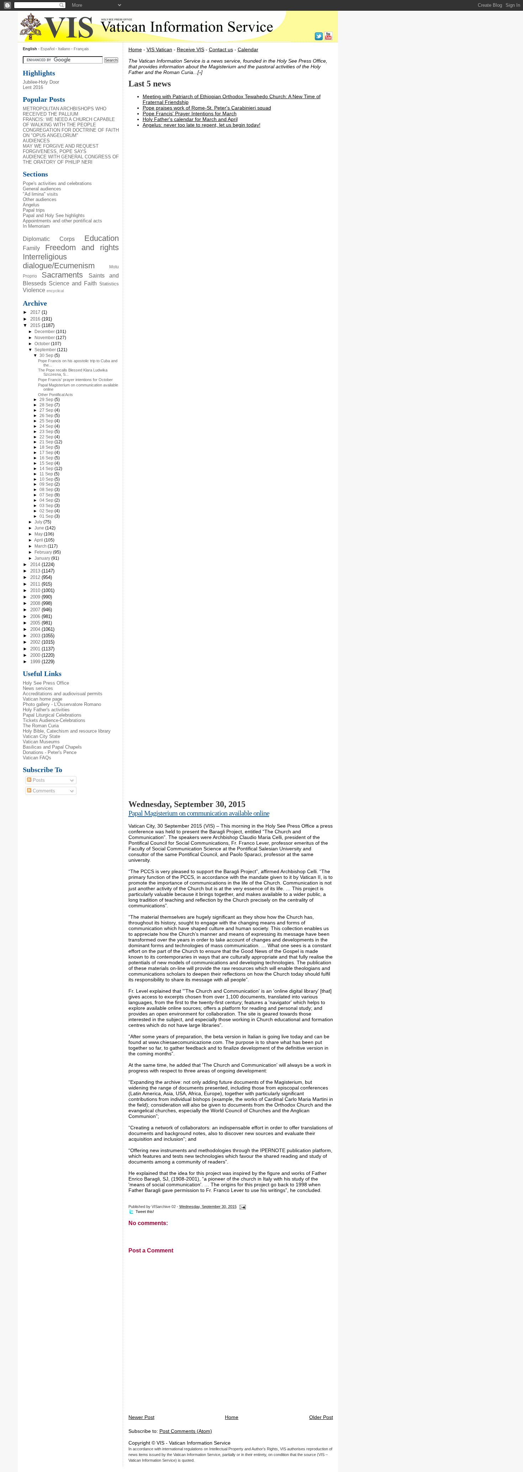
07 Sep (46, 495)
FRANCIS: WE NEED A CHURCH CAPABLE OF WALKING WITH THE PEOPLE (69, 122)
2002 (36, 642)
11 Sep (46, 474)
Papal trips (34, 210)
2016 (36, 319)
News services (38, 688)
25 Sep (46, 421)
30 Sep (46, 355)
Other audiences (40, 199)
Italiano (64, 49)
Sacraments (62, 275)
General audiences (42, 188)
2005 (36, 623)
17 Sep (46, 452)
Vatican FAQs (37, 757)
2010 (36, 590)
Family (31, 248)
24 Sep (46, 426)
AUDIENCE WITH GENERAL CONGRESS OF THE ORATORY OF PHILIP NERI (71, 159)
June (40, 528)
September (46, 349)
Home (135, 49)
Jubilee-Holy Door (41, 82)
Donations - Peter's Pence (49, 752)
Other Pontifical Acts (55, 394)
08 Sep (46, 489)
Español (47, 49)
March (41, 546)
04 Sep (46, 500)
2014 (36, 564)
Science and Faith (73, 283)
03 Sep (46, 505)
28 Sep (46, 405)
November (45, 337)
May (39, 534)
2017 (36, 312)
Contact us (221, 49)
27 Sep (46, 410)
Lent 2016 (33, 87)
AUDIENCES (36, 140)
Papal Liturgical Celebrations (52, 715)
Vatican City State (41, 736)
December (45, 331)
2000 (36, 655)
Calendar (248, 49)
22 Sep (46, 437)
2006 (36, 616)
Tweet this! (145, 1211)
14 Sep (46, 468)
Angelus (31, 204)
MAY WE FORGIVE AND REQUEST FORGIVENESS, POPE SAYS (61, 148)
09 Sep (46, 484)
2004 (36, 629)
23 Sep (46, 431)
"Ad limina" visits (40, 194)
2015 (36, 325)
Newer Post (141, 1417)
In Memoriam (36, 226)
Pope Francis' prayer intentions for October (75, 380)
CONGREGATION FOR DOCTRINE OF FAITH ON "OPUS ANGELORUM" (71, 132)
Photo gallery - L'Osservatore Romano (62, 704)
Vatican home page (42, 699)
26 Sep (46, 415)
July (39, 521)
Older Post (321, 1417)
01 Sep (46, 516)
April (39, 540)
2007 (36, 609)
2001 (36, 648)
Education (101, 238)
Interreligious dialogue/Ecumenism (59, 261)
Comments (43, 790)
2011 (36, 584)
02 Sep (46, 511)
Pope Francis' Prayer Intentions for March (190, 113)
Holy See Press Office (46, 683)
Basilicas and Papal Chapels (52, 747)
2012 (36, 577)
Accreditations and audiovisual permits (62, 693)
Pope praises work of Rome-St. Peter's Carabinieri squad (207, 108)
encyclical (55, 291)
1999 (36, 661)
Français (81, 49)
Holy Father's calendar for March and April (190, 119)
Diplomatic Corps (49, 239)
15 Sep (46, 463)
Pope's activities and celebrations (57, 183)
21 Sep (46, 442)
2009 (36, 597)
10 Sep (46, 479)
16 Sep (46, 458)
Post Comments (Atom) (185, 1431)
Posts (38, 780)
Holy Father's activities (46, 709)
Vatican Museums (41, 741)
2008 (36, 603)
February (44, 552)
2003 (36, 635)
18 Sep (46, 447)
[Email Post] (242, 1206)
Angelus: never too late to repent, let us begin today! (201, 125)
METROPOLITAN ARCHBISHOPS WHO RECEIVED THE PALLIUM (64, 111)
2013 (36, 571)
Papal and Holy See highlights (54, 215)
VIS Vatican (159, 49)
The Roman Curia (41, 725)
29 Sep (46, 399)
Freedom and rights (82, 247)
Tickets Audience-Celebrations (54, 720)
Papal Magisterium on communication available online (198, 813)
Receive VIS (190, 49)
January (43, 558)
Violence (34, 290)
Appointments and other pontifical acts (62, 220)
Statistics (109, 283)
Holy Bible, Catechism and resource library (67, 731)
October (43, 343)
